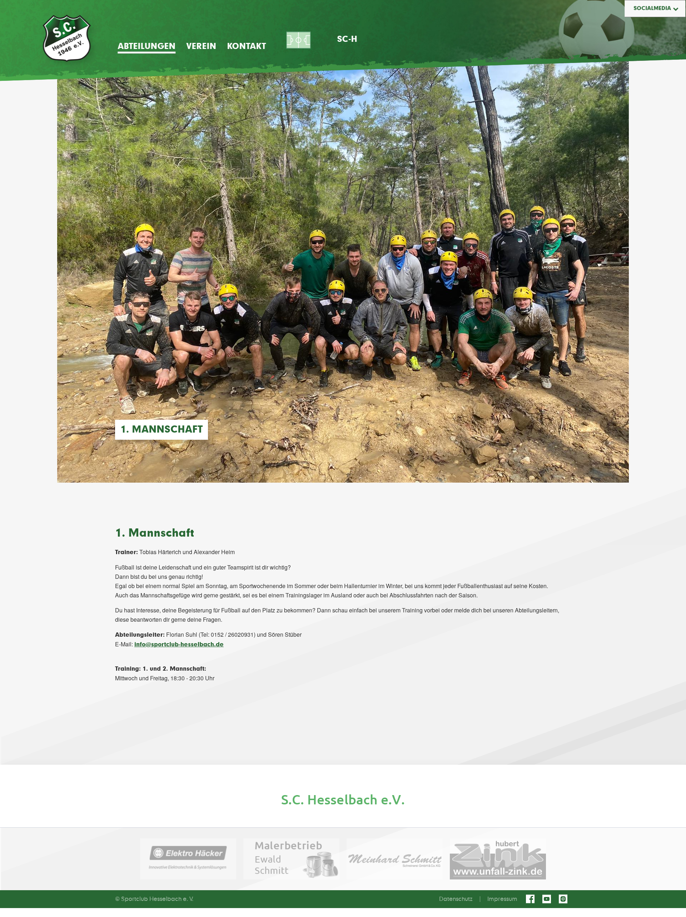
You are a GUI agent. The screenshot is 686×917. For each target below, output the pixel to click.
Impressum (502, 899)
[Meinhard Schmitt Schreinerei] (395, 858)
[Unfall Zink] (498, 858)
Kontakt (246, 46)
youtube (547, 899)
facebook (531, 899)
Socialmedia (652, 8)
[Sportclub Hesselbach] (67, 38)
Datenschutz (456, 899)
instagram (564, 899)
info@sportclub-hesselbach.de (179, 644)
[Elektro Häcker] (188, 858)
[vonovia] (343, 799)
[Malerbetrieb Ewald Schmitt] (291, 858)
